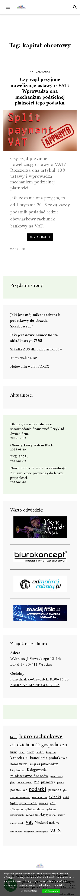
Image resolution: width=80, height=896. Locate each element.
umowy (61, 815)
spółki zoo (51, 809)
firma (13, 752)
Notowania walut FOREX (29, 366)
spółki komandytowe (34, 809)
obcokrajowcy (57, 776)
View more (69, 885)
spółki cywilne (16, 809)
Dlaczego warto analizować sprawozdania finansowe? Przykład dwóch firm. (37, 429)
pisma (12, 782)
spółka (43, 803)
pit (36, 782)
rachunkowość (20, 797)
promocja (54, 790)
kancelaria (19, 758)
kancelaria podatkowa (48, 758)
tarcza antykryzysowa (40, 814)
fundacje (40, 752)
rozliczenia (39, 797)
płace (65, 790)
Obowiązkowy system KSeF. (33, 445)
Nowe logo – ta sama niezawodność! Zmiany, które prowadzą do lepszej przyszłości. (38, 473)
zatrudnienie (16, 832)
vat (29, 822)
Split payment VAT (23, 803)
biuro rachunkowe (41, 736)
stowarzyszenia (17, 815)
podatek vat (18, 790)
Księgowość (37, 770)
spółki (52, 803)
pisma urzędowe (24, 782)
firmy (22, 752)
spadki (66, 797)
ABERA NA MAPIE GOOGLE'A (35, 685)
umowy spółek (16, 823)
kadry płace (51, 752)
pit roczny (48, 782)
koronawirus (18, 764)
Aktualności (40, 71)
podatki (37, 789)
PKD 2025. (19, 457)
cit (12, 745)
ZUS (55, 831)
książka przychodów (43, 764)
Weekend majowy (47, 823)
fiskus (30, 752)
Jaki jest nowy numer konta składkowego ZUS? (34, 338)
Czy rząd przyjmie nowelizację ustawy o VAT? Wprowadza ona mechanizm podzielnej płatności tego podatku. (40, 91)
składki (55, 797)
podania (60, 782)
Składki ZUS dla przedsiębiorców (36, 349)
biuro (13, 737)
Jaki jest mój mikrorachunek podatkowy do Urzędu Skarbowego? (35, 321)
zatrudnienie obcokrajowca (36, 832)
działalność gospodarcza (42, 745)
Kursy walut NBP (23, 358)
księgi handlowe (17, 770)
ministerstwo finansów (29, 776)
